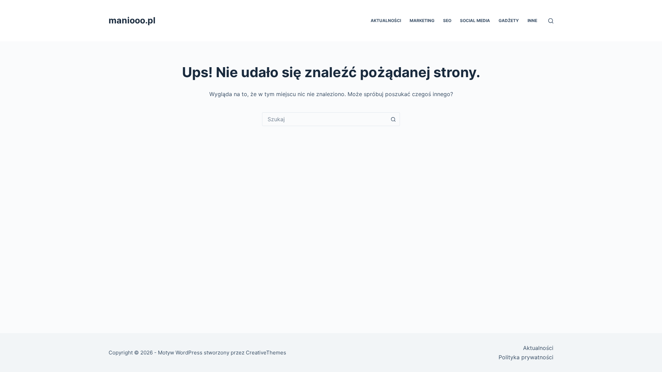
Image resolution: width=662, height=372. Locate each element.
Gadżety (509, 20)
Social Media (475, 20)
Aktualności (386, 20)
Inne (532, 20)
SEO (447, 20)
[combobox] (324, 119)
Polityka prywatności (526, 357)
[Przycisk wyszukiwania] (393, 119)
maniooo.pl (132, 20)
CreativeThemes (266, 352)
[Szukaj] (550, 20)
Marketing (422, 20)
